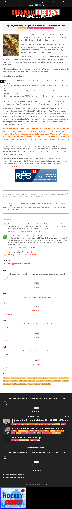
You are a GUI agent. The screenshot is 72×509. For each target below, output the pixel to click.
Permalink (38, 231)
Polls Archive (8, 314)
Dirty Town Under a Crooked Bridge (53, 380)
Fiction (30, 383)
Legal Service (31, 377)
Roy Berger (14, 377)
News (28, 28)
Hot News (48, 420)
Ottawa (39, 428)
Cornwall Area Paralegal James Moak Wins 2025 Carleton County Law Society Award (37, 424)
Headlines (41, 420)
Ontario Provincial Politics (39, 28)
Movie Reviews (32, 380)
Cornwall (21, 420)
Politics (51, 28)
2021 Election (40, 380)
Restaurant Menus (64, 377)
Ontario (58, 420)
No (7, 280)
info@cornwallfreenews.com (14, 477)
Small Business (57, 428)
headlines (15, 196)
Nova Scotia (6, 377)
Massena (6, 380)
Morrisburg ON (60, 426)
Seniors (49, 428)
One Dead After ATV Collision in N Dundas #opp (26, 433)
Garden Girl (65, 380)
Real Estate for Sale (46, 383)
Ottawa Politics (23, 380)
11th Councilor (7, 383)
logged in (14, 264)
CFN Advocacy (14, 380)
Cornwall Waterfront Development (20, 383)
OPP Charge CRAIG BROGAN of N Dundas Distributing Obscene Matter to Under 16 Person (39, 442)
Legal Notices (22, 377)
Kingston (52, 426)
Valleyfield (37, 383)
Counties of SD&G (23, 426)
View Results (36, 287)
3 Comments (39, 196)
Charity (46, 377)
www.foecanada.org (12, 166)
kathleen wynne (24, 196)
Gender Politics (54, 377)
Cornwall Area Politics (31, 420)
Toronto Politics (39, 377)
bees (10, 196)
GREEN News (22, 28)
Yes (7, 278)
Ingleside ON (45, 426)
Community (15, 420)
